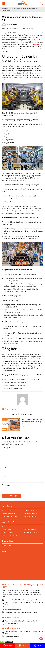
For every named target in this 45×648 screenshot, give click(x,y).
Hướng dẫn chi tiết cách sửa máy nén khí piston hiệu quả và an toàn (32, 421)
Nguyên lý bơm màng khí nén (11, 535)
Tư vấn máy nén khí (15, 8)
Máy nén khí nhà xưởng (30, 532)
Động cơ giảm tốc (7, 532)
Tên (4, 468)
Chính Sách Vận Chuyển (31, 511)
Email (4, 476)
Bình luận (6, 448)
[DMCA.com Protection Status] (6, 642)
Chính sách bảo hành (8, 513)
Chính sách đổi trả (7, 511)
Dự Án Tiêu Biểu (7, 545)
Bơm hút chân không (30, 529)
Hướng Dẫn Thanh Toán (9, 516)
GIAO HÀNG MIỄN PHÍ (30, 513)
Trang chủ (5, 8)
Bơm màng (27, 527)
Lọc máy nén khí (7, 529)
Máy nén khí (5, 527)
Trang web (6, 485)
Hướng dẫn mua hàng (30, 516)
